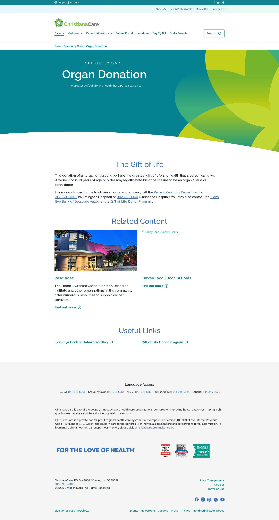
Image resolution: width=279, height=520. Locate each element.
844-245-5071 (211, 391)
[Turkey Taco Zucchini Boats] (183, 250)
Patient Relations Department (177, 192)
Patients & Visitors (97, 33)
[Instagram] (203, 499)
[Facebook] (197, 499)
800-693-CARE (64, 484)
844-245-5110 (115, 391)
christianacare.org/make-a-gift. (154, 427)
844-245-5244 (180, 391)
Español (74, 2)
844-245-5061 (76, 391)
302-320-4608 (66, 197)
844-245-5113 (143, 391)
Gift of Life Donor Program (131, 201)
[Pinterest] (209, 499)
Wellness (73, 33)
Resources (64, 278)
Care (57, 33)
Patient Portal (124, 33)
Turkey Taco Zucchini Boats (166, 278)
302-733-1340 (127, 197)
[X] (215, 499)
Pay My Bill (159, 33)
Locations (143, 33)
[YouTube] (222, 499)
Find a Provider (179, 33)
